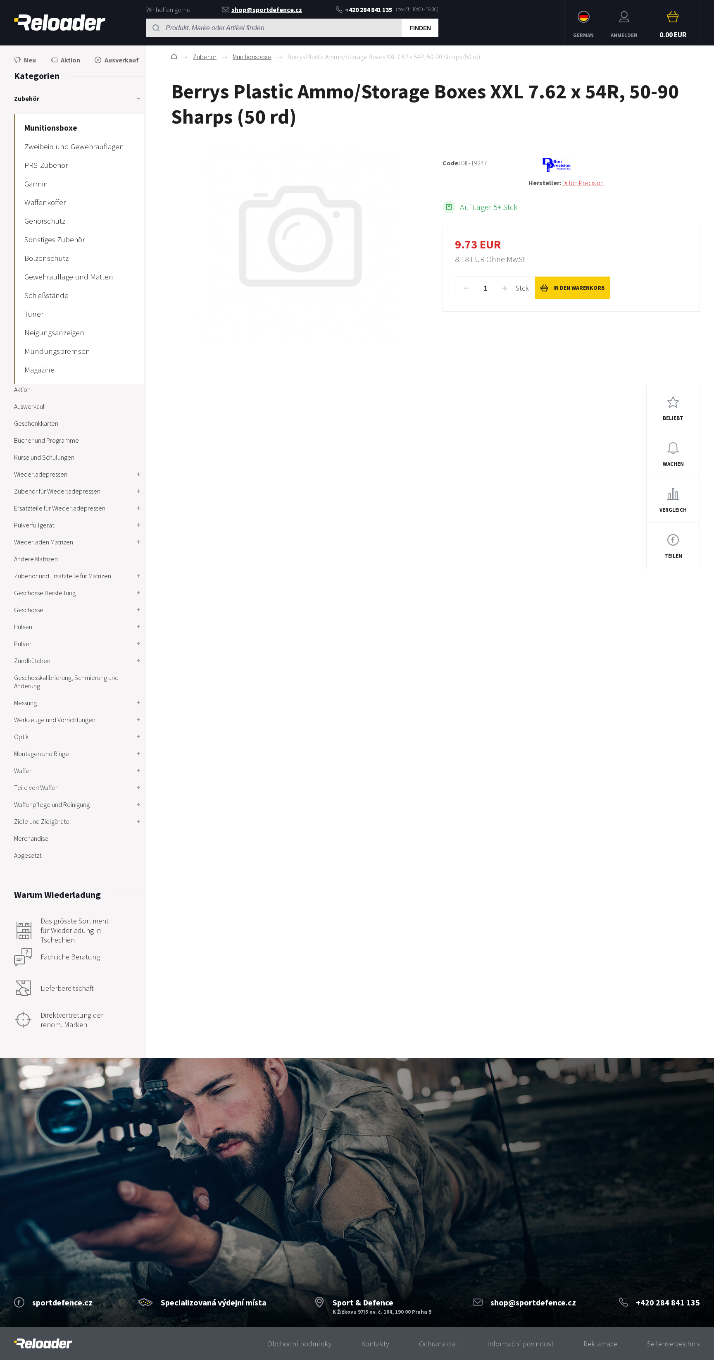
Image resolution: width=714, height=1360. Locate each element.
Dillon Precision (583, 183)
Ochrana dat (438, 1343)
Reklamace (600, 1343)
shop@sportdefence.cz (266, 9)
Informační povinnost (520, 1343)
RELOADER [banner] (59, 22)
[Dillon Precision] (614, 165)
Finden (420, 28)
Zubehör (205, 56)
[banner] (43, 1344)
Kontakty (375, 1343)
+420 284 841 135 (368, 9)
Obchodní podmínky (299, 1343)
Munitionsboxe (252, 56)
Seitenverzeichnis (673, 1343)
